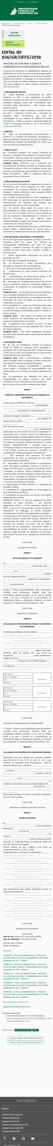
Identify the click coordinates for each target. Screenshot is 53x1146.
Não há (35, 1030)
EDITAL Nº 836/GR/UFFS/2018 (13, 43)
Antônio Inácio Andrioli (23, 1030)
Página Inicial (6, 23)
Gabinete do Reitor (41, 23)
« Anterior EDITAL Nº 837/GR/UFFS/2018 (25, 1038)
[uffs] (27, 11)
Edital (29, 23)
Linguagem (21, 2)
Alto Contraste (32, 2)
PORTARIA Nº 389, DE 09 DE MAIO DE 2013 (27, 760)
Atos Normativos (19, 23)
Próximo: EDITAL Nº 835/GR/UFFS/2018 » (26, 1042)
